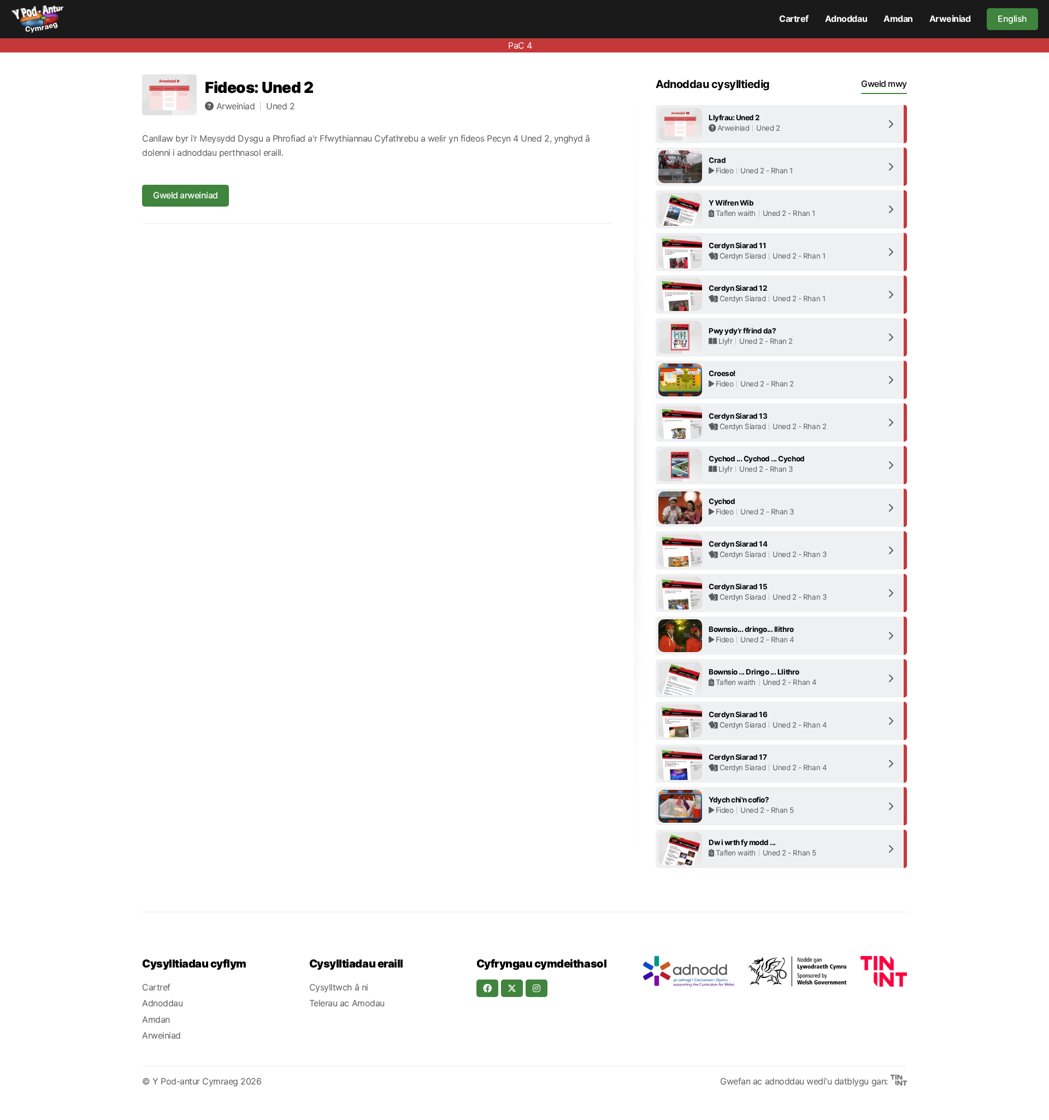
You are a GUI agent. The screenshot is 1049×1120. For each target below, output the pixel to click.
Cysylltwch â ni (338, 987)
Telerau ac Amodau (347, 1003)
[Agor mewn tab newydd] (688, 971)
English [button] (1012, 18)
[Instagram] (536, 988)
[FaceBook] (487, 988)
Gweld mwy (884, 83)
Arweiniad (950, 18)
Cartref (794, 18)
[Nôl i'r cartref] (37, 19)
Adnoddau (846, 18)
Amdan (898, 18)
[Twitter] (512, 988)
